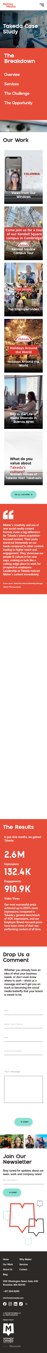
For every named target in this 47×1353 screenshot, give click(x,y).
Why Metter (25, 1259)
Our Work (8, 1264)
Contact (23, 1269)
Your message (13, 1071)
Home (6, 1259)
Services (23, 1264)
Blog (5, 1274)
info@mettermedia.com (13, 1298)
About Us (7, 1269)
